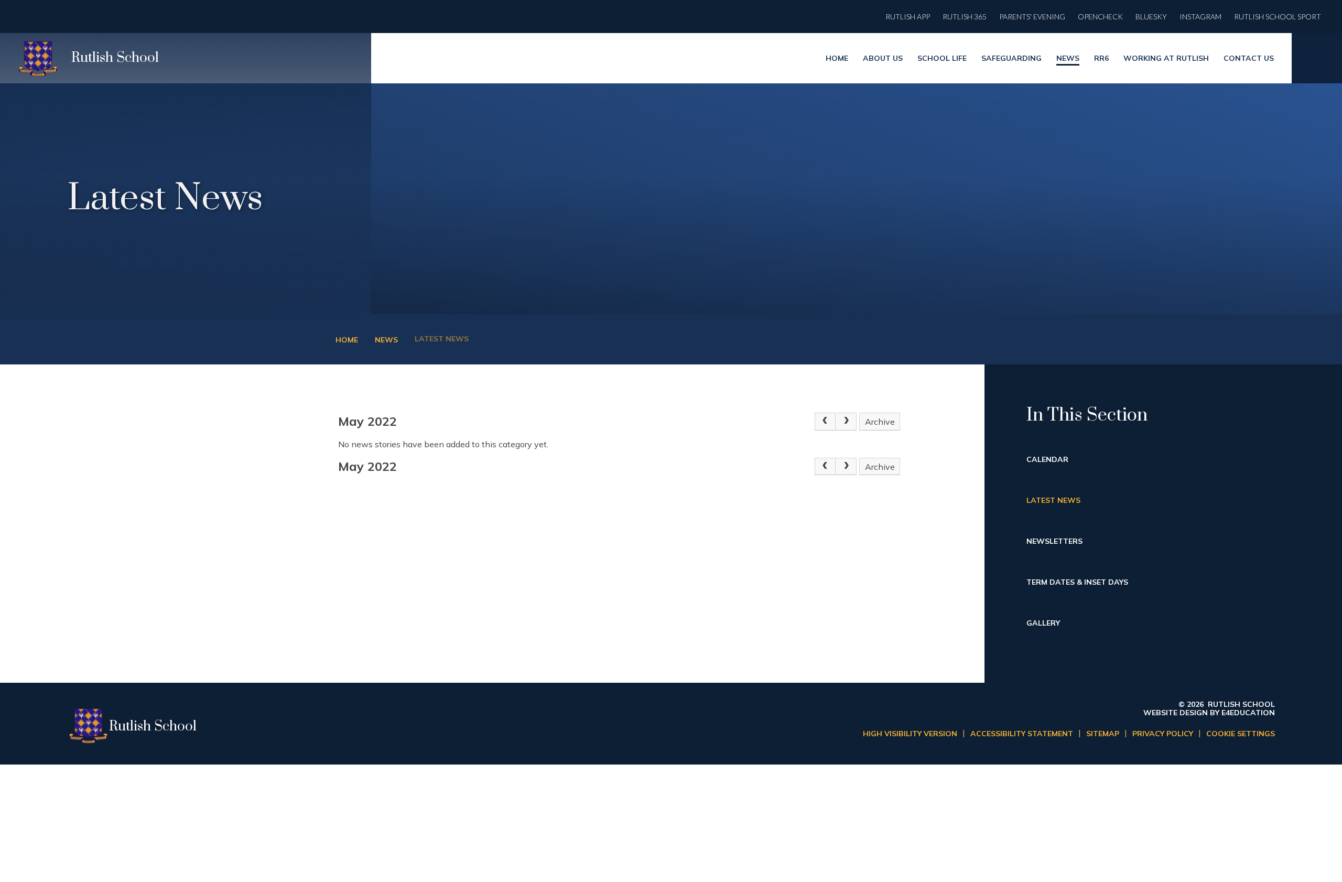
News (386, 340)
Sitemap (1102, 733)
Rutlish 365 (965, 16)
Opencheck (1100, 16)
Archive (880, 421)
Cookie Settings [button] (1240, 733)
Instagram (1200, 16)
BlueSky (1151, 16)
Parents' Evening (1032, 16)
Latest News (442, 338)
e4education (1248, 712)
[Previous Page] (825, 422)
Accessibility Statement (1021, 733)
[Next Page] (846, 422)
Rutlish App (907, 16)
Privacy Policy (1162, 733)
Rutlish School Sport (1277, 16)
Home (347, 340)
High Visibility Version (910, 733)
